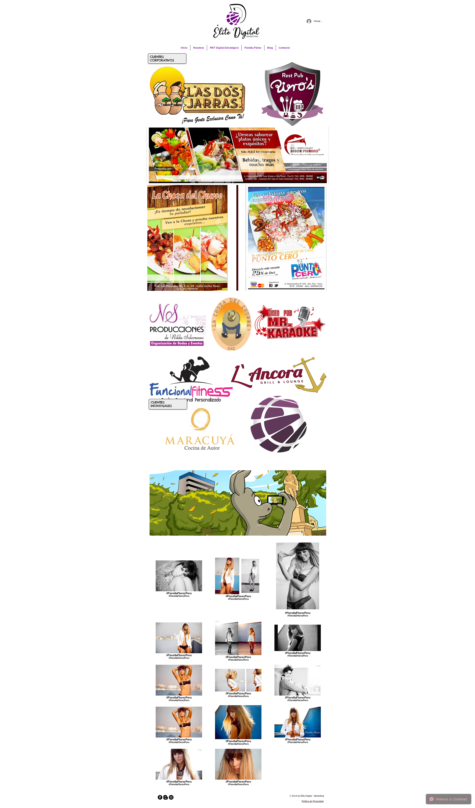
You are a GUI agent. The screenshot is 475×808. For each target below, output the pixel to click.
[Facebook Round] (160, 797)
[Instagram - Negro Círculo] (171, 797)
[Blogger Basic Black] (165, 797)
